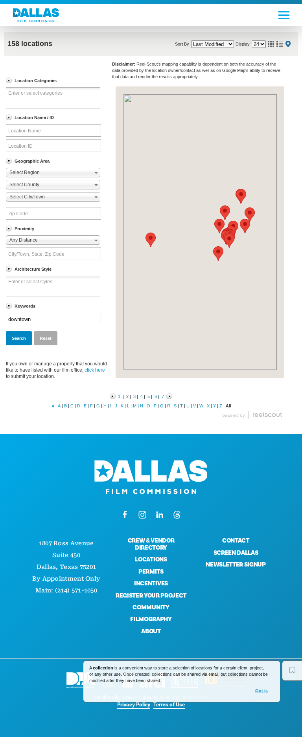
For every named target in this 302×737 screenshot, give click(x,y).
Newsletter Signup (236, 564)
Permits (151, 572)
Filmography (150, 619)
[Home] (36, 15)
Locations (151, 559)
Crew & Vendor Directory (151, 544)
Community (151, 607)
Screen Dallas (236, 553)
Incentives (151, 583)
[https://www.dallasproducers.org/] (80, 680)
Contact (235, 540)
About (150, 631)
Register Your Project (151, 596)
